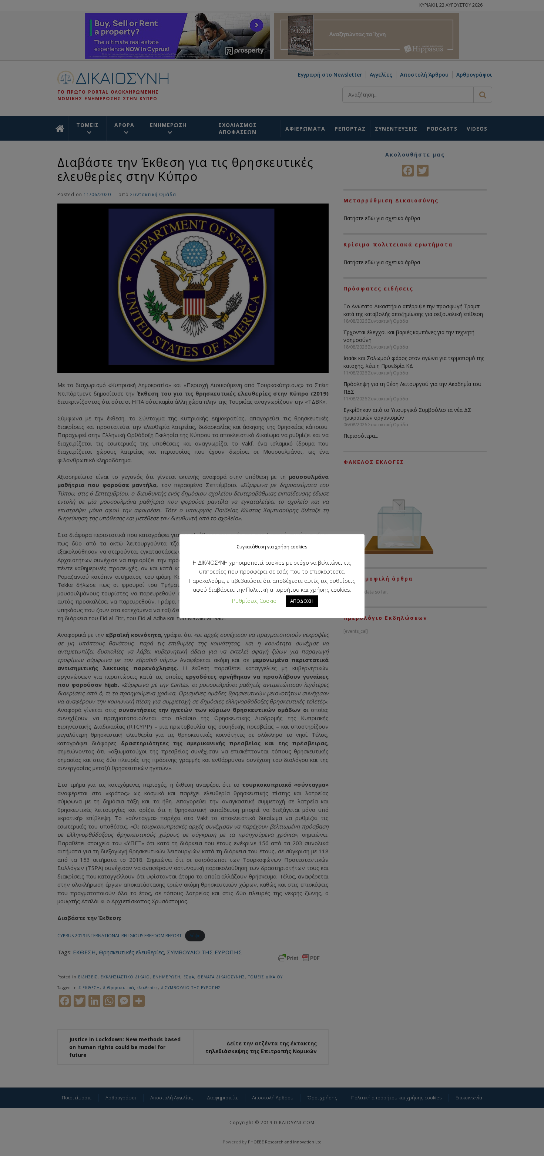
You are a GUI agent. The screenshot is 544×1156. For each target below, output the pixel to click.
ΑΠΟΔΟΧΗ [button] (301, 601)
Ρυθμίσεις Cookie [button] (254, 600)
